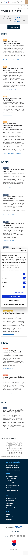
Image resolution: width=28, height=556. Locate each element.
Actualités (4, 6)
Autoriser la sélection (14, 300)
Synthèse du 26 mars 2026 (9, 18)
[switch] (24, 278)
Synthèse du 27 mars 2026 (16, 19)
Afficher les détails (19, 292)
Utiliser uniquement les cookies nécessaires (14, 304)
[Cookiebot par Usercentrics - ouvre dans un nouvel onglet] (20, 250)
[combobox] (22, 2)
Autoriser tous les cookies (14, 296)
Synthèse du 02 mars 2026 (24, 18)
